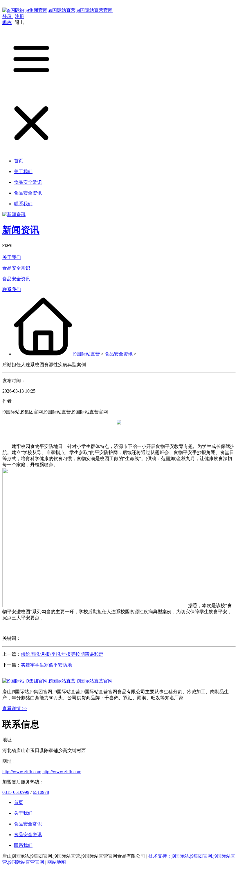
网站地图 (56, 862)
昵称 (7, 22)
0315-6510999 (15, 792)
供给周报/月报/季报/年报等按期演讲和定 (62, 654)
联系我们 (11, 289)
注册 (19, 16)
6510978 (41, 792)
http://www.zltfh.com (21, 771)
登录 (7, 16)
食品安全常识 (16, 268)
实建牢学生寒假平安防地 (46, 664)
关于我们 (11, 257)
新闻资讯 (20, 230)
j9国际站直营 (86, 353)
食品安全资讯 (16, 278)
